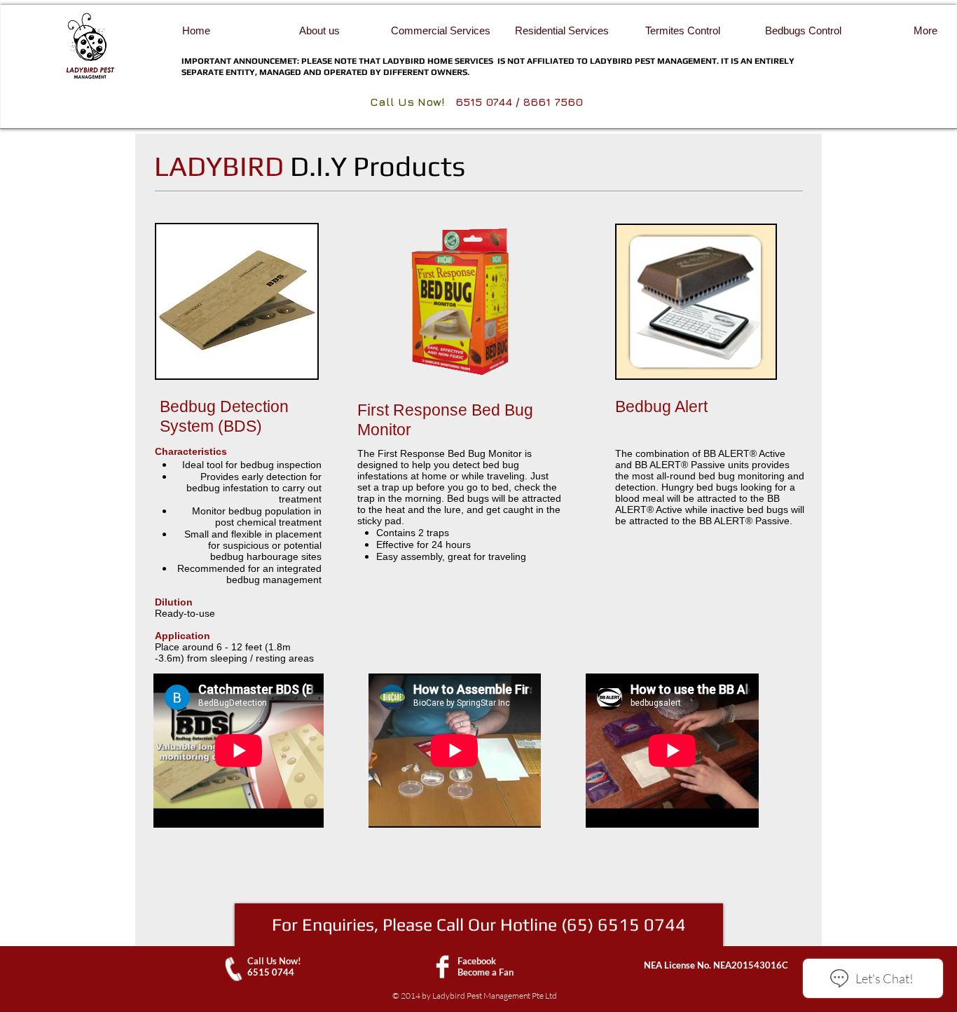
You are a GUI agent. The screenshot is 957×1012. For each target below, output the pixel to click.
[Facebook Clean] (442, 966)
